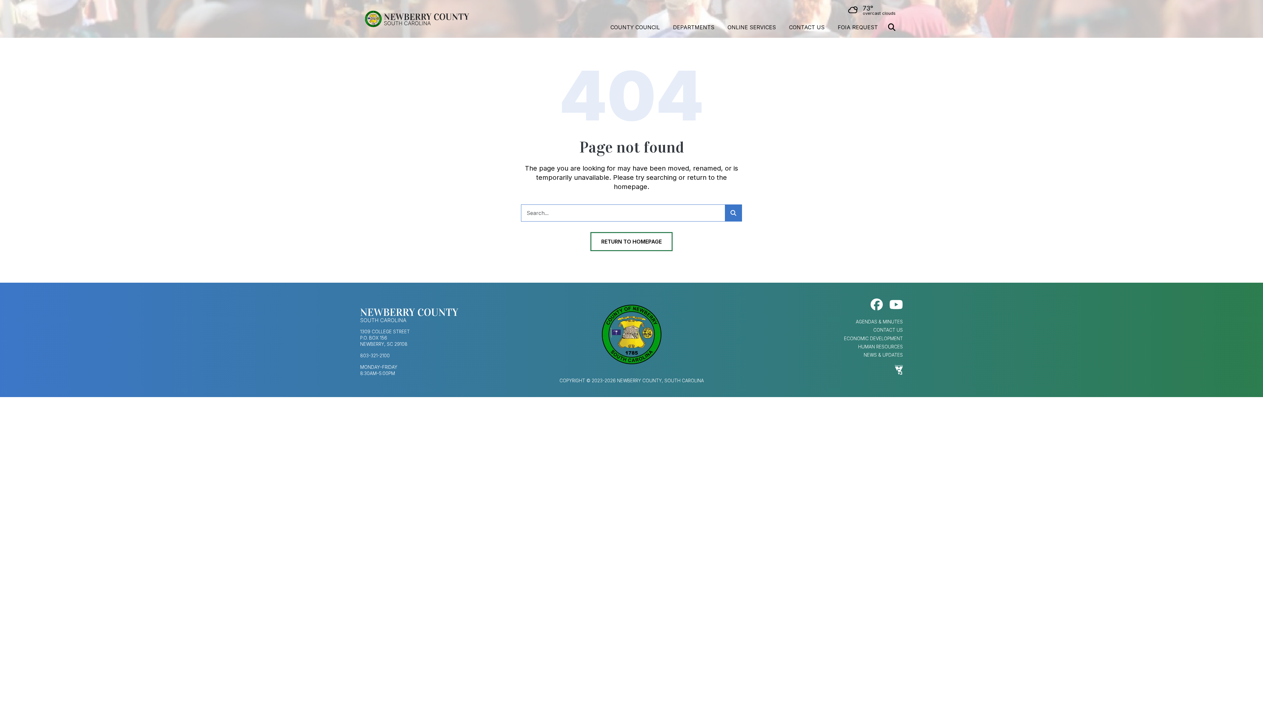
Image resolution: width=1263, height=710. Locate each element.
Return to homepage (631, 241)
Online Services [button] (752, 27)
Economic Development (873, 338)
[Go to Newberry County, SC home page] (416, 19)
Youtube (896, 304)
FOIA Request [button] (858, 27)
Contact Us (807, 27)
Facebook (877, 304)
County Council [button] (635, 27)
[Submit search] (733, 213)
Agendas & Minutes (879, 321)
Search (891, 27)
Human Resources (880, 346)
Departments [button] (693, 27)
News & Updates (883, 355)
